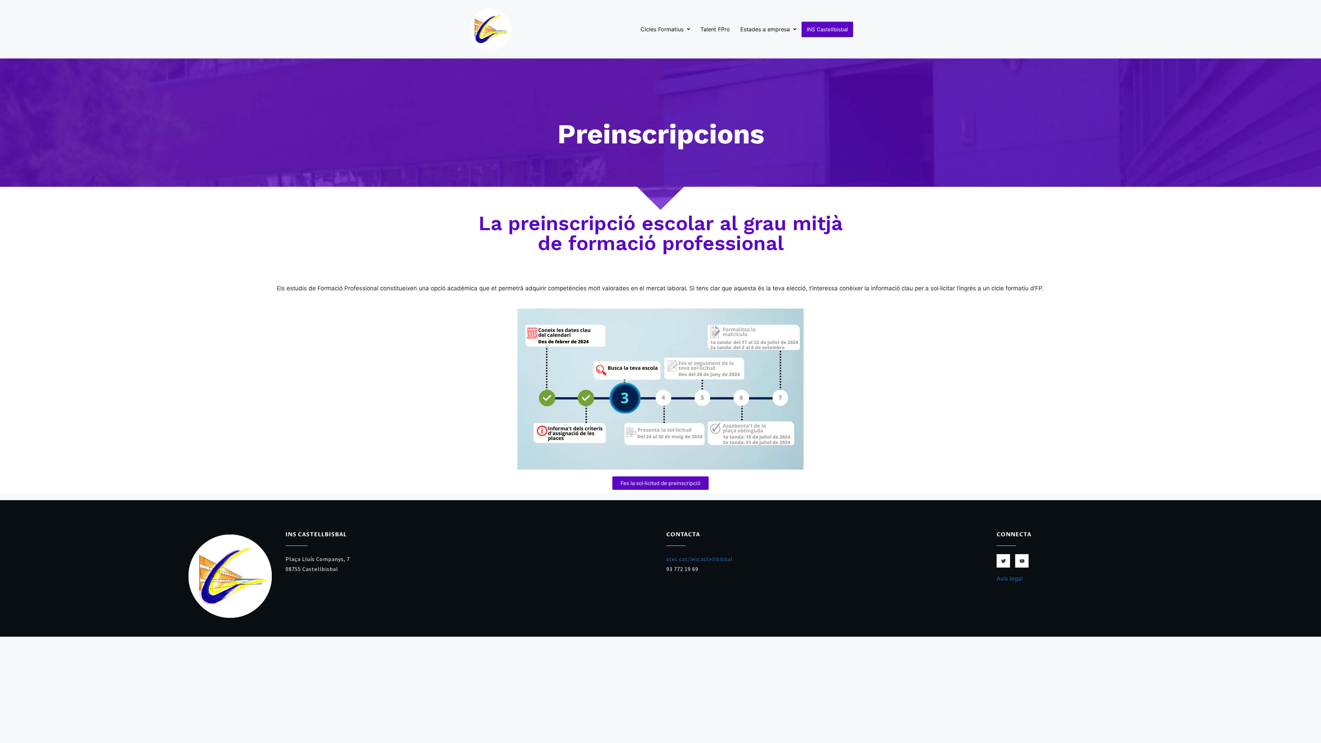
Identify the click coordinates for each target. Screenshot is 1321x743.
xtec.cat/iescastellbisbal (699, 559)
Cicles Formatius (662, 29)
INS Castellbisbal (827, 29)
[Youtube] (1022, 561)
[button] (665, 29)
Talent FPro (715, 29)
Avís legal (1010, 578)
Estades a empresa (765, 29)
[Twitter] (1003, 561)
